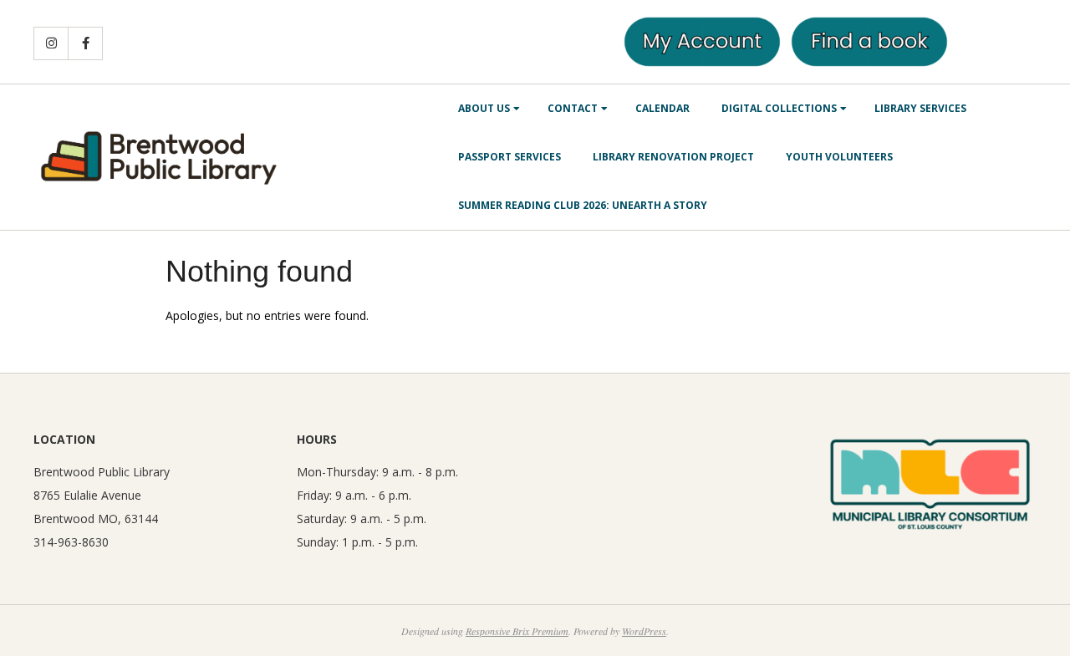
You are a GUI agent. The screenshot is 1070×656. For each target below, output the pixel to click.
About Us (484, 108)
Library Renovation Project (673, 157)
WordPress (644, 631)
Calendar (662, 108)
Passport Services (509, 157)
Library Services (920, 108)
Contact (573, 108)
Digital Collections (779, 108)
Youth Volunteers (839, 157)
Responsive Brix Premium (517, 631)
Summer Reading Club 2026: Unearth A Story (582, 205)
